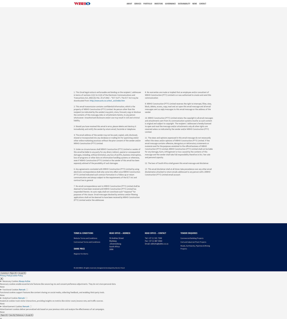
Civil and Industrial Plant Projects (193, 242)
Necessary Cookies (10, 281)
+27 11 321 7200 (155, 238)
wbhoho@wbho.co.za (159, 243)
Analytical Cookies (10, 298)
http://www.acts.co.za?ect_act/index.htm (107, 100)
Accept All (21, 273)
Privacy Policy (6, 275)
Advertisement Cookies (12, 306)
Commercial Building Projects (191, 238)
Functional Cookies (10, 289)
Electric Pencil (120, 268)
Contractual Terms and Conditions (87, 242)
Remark (22, 289)
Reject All (13, 273)
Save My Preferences (16, 315)
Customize (4, 273)
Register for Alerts (81, 254)
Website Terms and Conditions (85, 238)
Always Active (24, 281)
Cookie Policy (17, 275)
